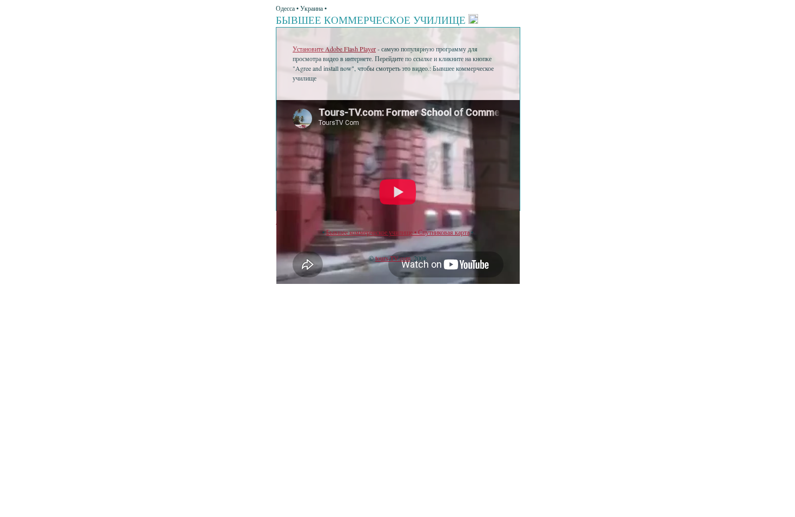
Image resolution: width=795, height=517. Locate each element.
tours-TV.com (392, 258)
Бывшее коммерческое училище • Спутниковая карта (397, 232)
